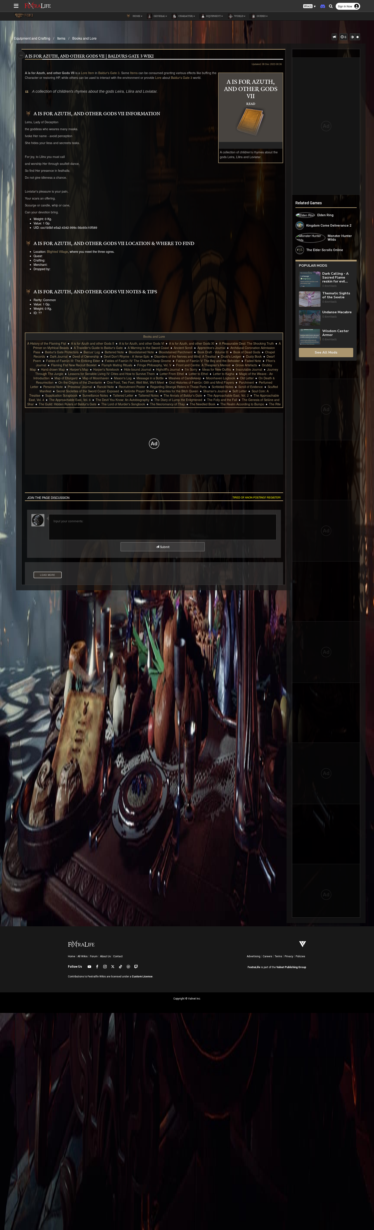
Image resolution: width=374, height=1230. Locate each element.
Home (71, 956)
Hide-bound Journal (137, 369)
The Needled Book (202, 404)
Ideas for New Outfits (216, 369)
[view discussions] (334, 36)
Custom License (142, 976)
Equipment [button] (213, 16)
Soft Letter (239, 391)
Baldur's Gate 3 (108, 73)
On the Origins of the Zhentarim (80, 382)
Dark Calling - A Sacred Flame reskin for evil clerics (335, 277)
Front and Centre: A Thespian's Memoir (203, 365)
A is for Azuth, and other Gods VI (141, 343)
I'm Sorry (191, 369)
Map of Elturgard (66, 378)
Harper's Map (79, 369)
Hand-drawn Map (53, 369)
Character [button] (185, 16)
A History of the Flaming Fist (46, 343)
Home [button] (136, 16)
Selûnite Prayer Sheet (139, 391)
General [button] (159, 16)
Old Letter (247, 378)
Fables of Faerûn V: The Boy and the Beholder (208, 361)
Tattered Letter (123, 395)
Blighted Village (57, 251)
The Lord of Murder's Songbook (123, 404)
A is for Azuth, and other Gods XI (191, 343)
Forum (94, 956)
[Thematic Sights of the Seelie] (310, 299)
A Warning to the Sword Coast (148, 348)
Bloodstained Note (141, 352)
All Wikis (82, 956)
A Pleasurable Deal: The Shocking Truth (246, 343)
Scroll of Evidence (250, 387)
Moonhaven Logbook (220, 378)
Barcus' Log (92, 352)
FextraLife (254, 967)
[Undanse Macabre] (310, 318)
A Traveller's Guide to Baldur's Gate (98, 348)
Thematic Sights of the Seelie (336, 295)
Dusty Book (254, 356)
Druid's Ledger (231, 356)
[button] (309, 6)
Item (91, 73)
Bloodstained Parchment (175, 352)
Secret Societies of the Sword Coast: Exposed (87, 391)
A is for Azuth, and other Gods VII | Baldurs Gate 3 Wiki (89, 56)
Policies (300, 956)
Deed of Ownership (86, 356)
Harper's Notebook (106, 369)
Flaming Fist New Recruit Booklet (74, 365)
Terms (278, 956)
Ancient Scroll (183, 348)
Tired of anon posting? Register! (256, 497)
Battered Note (114, 352)
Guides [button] (261, 16)
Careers (267, 956)
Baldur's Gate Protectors (62, 352)
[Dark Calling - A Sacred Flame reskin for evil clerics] (310, 280)
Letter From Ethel (172, 374)
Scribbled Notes (222, 387)
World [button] (238, 16)
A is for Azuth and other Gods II (92, 343)
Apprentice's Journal (211, 348)
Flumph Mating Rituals (117, 365)
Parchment (246, 382)
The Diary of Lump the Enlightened (178, 400)
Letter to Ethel (198, 374)
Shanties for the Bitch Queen (178, 391)
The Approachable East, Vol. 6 (70, 400)
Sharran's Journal (215, 391)
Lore (83, 73)
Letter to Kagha (223, 374)
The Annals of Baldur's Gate (183, 395)
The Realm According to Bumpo (242, 404)
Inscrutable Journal (249, 369)
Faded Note (253, 361)
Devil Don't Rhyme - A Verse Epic (126, 356)
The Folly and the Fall (222, 400)
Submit (164, 547)
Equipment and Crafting (32, 38)
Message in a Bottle (150, 378)
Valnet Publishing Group (291, 967)
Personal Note (53, 387)
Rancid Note (105, 387)
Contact (118, 956)
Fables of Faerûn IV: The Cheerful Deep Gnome (138, 361)
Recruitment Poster (132, 387)
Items (61, 38)
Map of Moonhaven (95, 378)
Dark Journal (59, 356)
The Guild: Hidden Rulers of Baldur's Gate (67, 404)
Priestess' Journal (80, 387)
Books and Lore (84, 38)
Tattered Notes (148, 395)
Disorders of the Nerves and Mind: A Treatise (185, 356)
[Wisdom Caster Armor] (310, 336)
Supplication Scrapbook (61, 395)
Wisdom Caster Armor (335, 333)
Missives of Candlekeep (185, 378)
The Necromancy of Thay (167, 404)
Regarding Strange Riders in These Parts (178, 387)
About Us (105, 956)
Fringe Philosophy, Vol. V (154, 365)
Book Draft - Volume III (212, 352)
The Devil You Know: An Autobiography (122, 400)
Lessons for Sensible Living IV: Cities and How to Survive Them (111, 374)
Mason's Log (123, 378)
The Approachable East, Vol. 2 (228, 395)
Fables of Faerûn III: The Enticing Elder (73, 361)
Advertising (253, 956)
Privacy (289, 956)
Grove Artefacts (246, 365)
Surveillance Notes (95, 395)
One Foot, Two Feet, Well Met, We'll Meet (135, 382)
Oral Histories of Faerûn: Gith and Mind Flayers (201, 382)
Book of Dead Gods (246, 352)
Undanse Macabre (337, 312)
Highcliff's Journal (168, 369)
